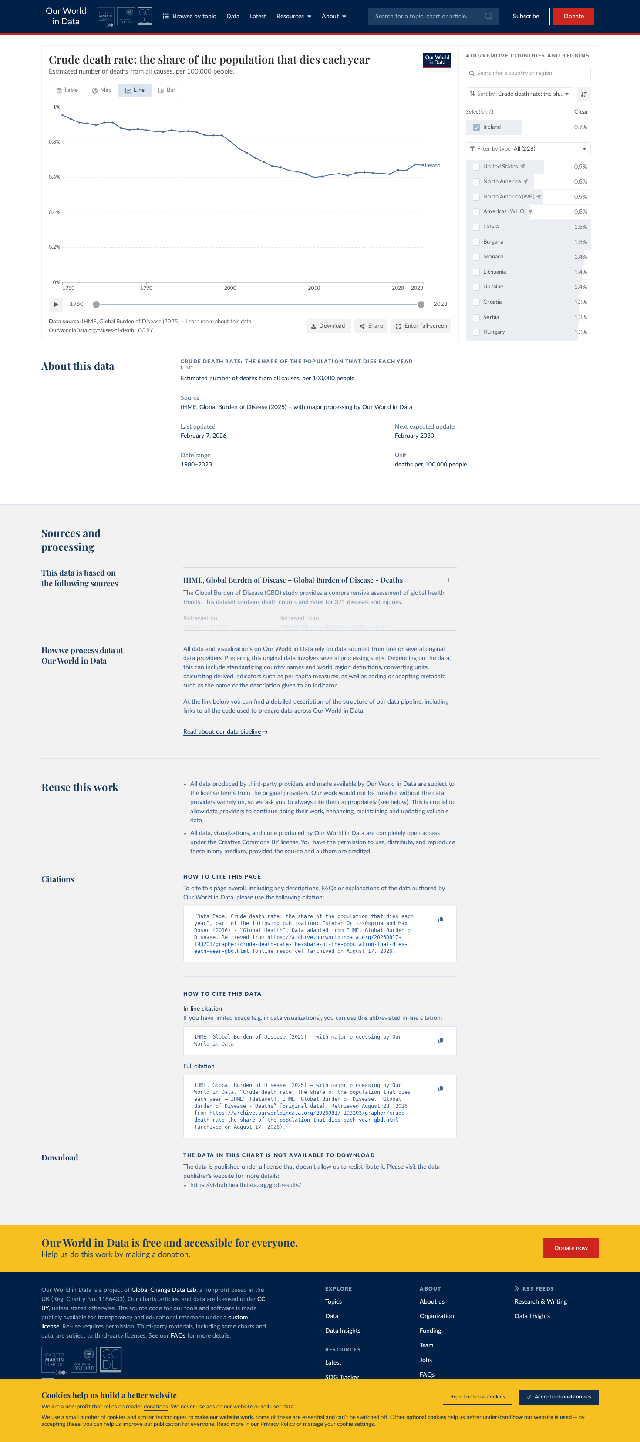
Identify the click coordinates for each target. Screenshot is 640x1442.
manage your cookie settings (338, 1424)
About (330, 16)
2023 (441, 304)
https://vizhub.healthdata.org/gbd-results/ (245, 1185)
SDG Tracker (342, 1378)
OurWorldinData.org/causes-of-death (91, 330)
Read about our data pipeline (222, 732)
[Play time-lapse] (56, 305)
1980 (77, 304)
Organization (437, 1316)
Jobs (426, 1360)
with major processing (322, 407)
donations (156, 1407)
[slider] (96, 304)
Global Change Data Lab (163, 1290)
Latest (258, 16)
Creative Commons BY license (258, 842)
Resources (290, 16)
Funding (430, 1331)
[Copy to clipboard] (432, 920)
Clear (581, 112)
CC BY (145, 330)
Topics (333, 1302)
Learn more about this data (218, 322)
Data (232, 16)
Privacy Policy (277, 1424)
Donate (574, 16)
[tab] (67, 90)
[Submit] (488, 16)
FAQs (178, 1336)
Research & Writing (541, 1302)
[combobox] (433, 16)
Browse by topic (194, 16)
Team (427, 1345)
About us (432, 1302)
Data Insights (342, 1331)
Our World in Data (66, 16)
